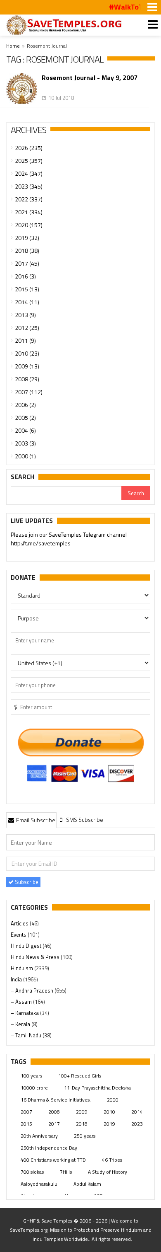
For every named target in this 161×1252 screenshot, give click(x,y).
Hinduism (22, 968)
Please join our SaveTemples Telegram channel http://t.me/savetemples (69, 538)
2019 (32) (27, 237)
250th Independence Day (49, 1148)
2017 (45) (27, 263)
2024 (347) (29, 173)
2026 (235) (29, 147)
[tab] (31, 819)
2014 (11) (27, 302)
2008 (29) (27, 379)
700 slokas (32, 1172)
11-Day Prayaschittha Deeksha (97, 1088)
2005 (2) (25, 417)
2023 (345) (29, 186)
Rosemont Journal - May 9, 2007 (89, 77)
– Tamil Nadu (27, 1035)
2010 (109, 1112)
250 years (84, 1136)
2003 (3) (25, 443)
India (17, 979)
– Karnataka (25, 1013)
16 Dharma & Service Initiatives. (56, 1100)
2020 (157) (29, 224)
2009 (82, 1112)
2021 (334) (29, 212)
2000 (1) (25, 456)
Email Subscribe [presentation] (35, 820)
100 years (31, 1076)
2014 (137, 1112)
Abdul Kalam (87, 1184)
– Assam (22, 1002)
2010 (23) (27, 353)
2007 (26, 1112)
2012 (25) (27, 327)
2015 (26, 1124)
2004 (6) (25, 430)
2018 (82, 1124)
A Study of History (107, 1172)
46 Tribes (112, 1160)
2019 (109, 1124)
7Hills (66, 1172)
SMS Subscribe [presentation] (84, 819)
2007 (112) (29, 391)
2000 (112, 1100)
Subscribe (26, 882)
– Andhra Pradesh (32, 990)
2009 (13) (27, 366)
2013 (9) (25, 314)
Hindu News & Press (36, 957)
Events (19, 934)
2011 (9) (25, 340)
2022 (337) (29, 199)
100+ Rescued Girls (79, 1076)
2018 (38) (27, 250)
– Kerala (21, 1024)
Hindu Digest (27, 946)
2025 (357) (29, 160)
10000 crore (34, 1088)
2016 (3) (25, 276)
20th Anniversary (39, 1136)
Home (13, 46)
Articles (20, 923)
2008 (54, 1112)
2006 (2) (25, 404)
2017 (54, 1124)
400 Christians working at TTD (53, 1160)
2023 (137, 1124)
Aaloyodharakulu (39, 1184)
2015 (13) (27, 289)
